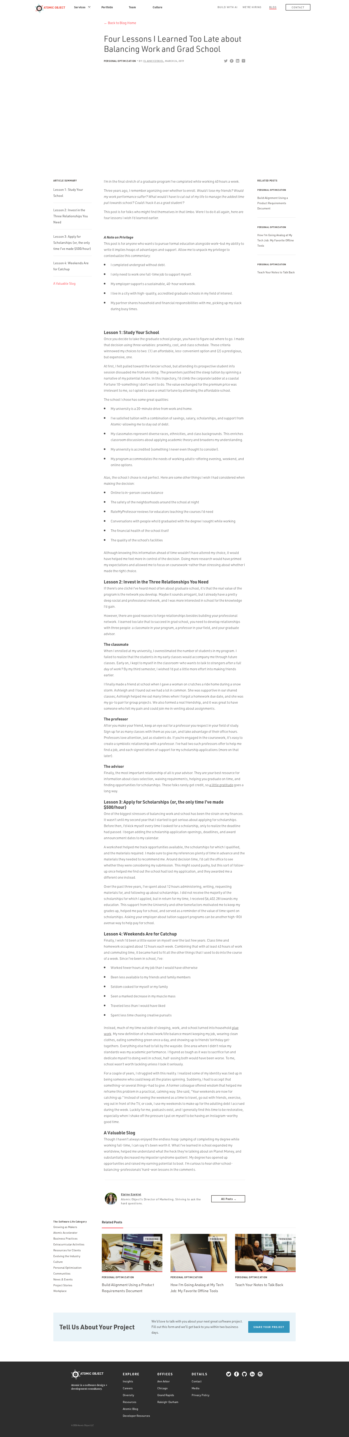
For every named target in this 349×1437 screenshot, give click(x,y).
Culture (157, 7)
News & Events (63, 1279)
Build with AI (228, 7)
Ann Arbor (163, 1381)
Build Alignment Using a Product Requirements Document (272, 203)
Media (195, 1388)
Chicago (162, 1388)
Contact (298, 7)
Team (132, 7)
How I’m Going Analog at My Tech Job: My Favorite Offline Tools (275, 240)
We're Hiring (252, 7)
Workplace (60, 1291)
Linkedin (237, 61)
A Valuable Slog (64, 283)
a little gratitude (221, 785)
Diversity (128, 1395)
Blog (272, 7)
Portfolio (107, 7)
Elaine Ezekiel (131, 1194)
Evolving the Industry (66, 1256)
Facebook (231, 61)
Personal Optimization (120, 61)
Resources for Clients (67, 1250)
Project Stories (62, 1285)
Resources (129, 1402)
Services (79, 7)
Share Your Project (268, 1327)
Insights (128, 1381)
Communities (61, 1273)
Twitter (226, 61)
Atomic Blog (130, 1408)
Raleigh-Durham (167, 1402)
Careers (128, 1388)
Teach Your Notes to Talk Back (276, 272)
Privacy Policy (200, 1395)
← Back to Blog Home (120, 23)
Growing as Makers (65, 1227)
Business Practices (65, 1238)
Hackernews (243, 61)
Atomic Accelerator (65, 1232)
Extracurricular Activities (68, 1244)
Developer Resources (136, 1415)
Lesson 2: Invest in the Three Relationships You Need (70, 216)
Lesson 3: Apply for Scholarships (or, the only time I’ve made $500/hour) (72, 242)
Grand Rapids (165, 1395)
